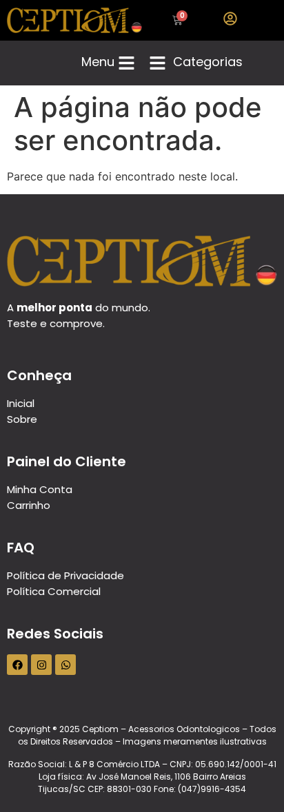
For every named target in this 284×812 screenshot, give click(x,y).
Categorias (208, 61)
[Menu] (126, 63)
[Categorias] (157, 63)
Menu (97, 61)
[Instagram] (41, 664)
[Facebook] (17, 664)
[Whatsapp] (65, 664)
